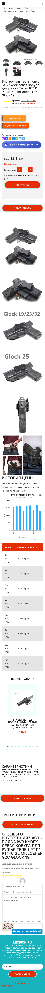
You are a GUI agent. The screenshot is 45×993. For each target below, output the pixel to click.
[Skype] (20, 138)
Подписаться (22, 974)
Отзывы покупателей (22, 824)
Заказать (14, 118)
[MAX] (3, 138)
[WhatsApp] (16, 138)
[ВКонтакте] (6, 138)
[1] (4, 876)
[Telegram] (23, 138)
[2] (6, 876)
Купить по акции (15, 125)
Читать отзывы (22, 208)
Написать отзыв (29, 104)
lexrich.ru (22, 942)
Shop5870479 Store (28, 101)
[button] (8, 746)
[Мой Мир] (13, 138)
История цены (11, 164)
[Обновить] (8, 927)
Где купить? (22, 185)
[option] (22, 36)
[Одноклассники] (10, 138)
